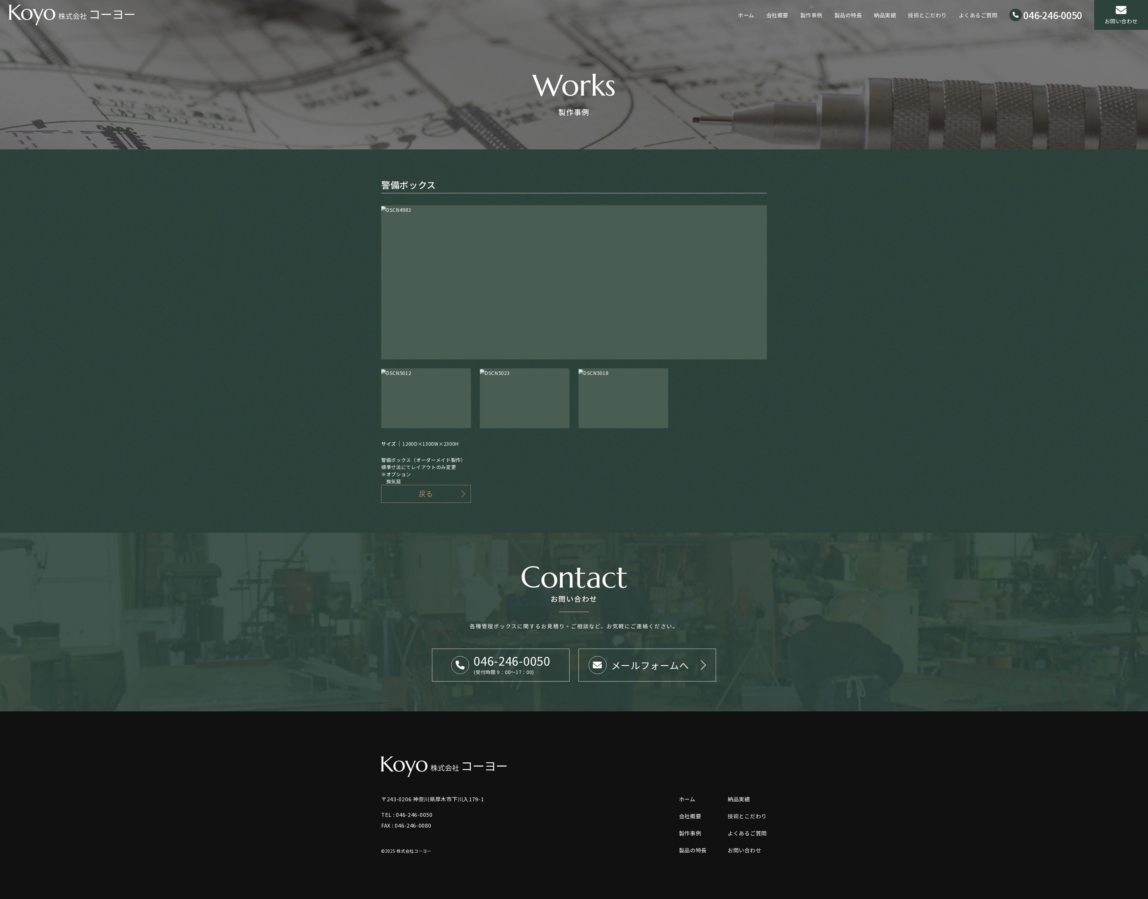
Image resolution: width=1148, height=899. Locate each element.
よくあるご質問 (978, 15)
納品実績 (885, 15)
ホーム (746, 15)
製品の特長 (848, 15)
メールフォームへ (650, 665)
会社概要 (777, 15)
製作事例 (811, 15)
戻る (426, 493)
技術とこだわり (927, 15)
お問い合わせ (1121, 21)
